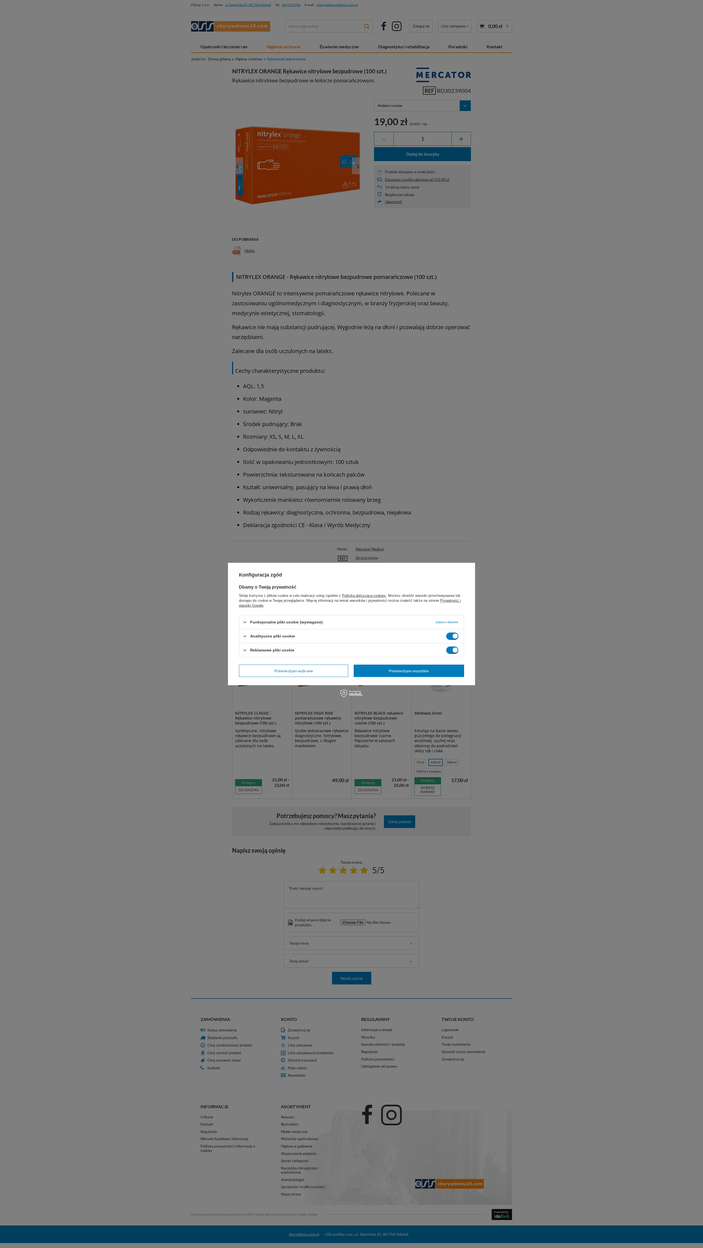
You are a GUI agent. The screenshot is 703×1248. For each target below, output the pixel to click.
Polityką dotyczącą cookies (364, 596)
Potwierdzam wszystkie (409, 670)
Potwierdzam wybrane (293, 670)
